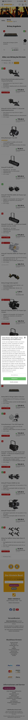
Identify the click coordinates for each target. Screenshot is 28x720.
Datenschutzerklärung (7, 371)
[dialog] (14, 360)
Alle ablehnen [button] (14, 375)
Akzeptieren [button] (14, 378)
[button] (14, 382)
